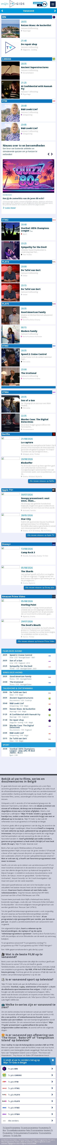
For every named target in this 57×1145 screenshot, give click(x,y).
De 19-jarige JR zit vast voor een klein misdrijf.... (36, 404)
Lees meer (10, 208)
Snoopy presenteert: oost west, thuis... (35, 499)
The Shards (27, 571)
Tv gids (13, 1068)
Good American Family (33, 312)
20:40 (24, 106)
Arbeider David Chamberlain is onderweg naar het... (33, 251)
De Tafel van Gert (31, 270)
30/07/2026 (27, 495)
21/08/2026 (27, 439)
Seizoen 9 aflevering (29, 273)
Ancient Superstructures (34, 67)
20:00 (24, 266)
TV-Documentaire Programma (25, 1133)
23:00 (24, 369)
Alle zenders (13, 1120)
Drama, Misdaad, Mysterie (32, 476)
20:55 (24, 22)
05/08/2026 (27, 568)
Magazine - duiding (30, 49)
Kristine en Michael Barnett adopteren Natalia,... (36, 316)
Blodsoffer (26, 462)
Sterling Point (28, 604)
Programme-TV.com (46, 1140)
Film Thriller (27, 254)
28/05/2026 (27, 515)
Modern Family (29, 331)
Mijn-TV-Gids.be (27, 1142)
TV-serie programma (29, 1127)
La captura (27, 442)
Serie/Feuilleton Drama (31, 319)
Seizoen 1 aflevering (29, 91)
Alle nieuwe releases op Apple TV (40, 535)
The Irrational (28, 373)
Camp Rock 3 (28, 552)
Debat (25, 275)
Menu (53, 4)
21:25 (24, 83)
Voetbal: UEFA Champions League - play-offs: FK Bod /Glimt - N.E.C (22, 750)
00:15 (24, 327)
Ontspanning (27, 115)
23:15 (24, 285)
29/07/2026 (27, 621)
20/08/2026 (27, 459)
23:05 (24, 125)
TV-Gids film (16, 1135)
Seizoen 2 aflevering (29, 376)
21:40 (24, 41)
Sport (25, 234)
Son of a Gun (28, 400)
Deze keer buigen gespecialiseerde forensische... (35, 425)
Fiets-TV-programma (34, 1130)
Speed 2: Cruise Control (34, 354)
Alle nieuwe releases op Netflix (42, 481)
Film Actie (26, 361)
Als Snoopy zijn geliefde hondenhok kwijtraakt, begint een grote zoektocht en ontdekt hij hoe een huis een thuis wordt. (38, 505)
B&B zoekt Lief (29, 109)
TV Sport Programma (11, 1127)
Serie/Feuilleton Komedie (32, 336)
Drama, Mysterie (29, 583)
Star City (26, 519)
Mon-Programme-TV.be (10, 1142)
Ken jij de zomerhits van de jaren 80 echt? (23, 198)
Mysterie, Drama (29, 616)
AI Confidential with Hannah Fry (36, 87)
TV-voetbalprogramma (16, 1130)
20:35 (24, 64)
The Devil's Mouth (31, 625)
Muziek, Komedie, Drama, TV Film (35, 556)
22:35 (24, 416)
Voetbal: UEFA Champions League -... (35, 229)
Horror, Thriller (28, 637)
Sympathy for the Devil (34, 247)
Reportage (27, 31)
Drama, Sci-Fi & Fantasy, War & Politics (37, 530)
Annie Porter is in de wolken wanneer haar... (36, 358)
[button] (51, 154)
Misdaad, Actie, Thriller (31, 454)
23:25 (24, 243)
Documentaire (28, 73)
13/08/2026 (27, 549)
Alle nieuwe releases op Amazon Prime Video (36, 641)
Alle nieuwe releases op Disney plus (39, 588)
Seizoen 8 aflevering (29, 28)
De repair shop (29, 44)
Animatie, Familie (29, 510)
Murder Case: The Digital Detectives (34, 420)
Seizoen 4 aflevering (29, 47)
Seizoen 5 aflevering (29, 112)
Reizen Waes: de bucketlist (36, 25)
